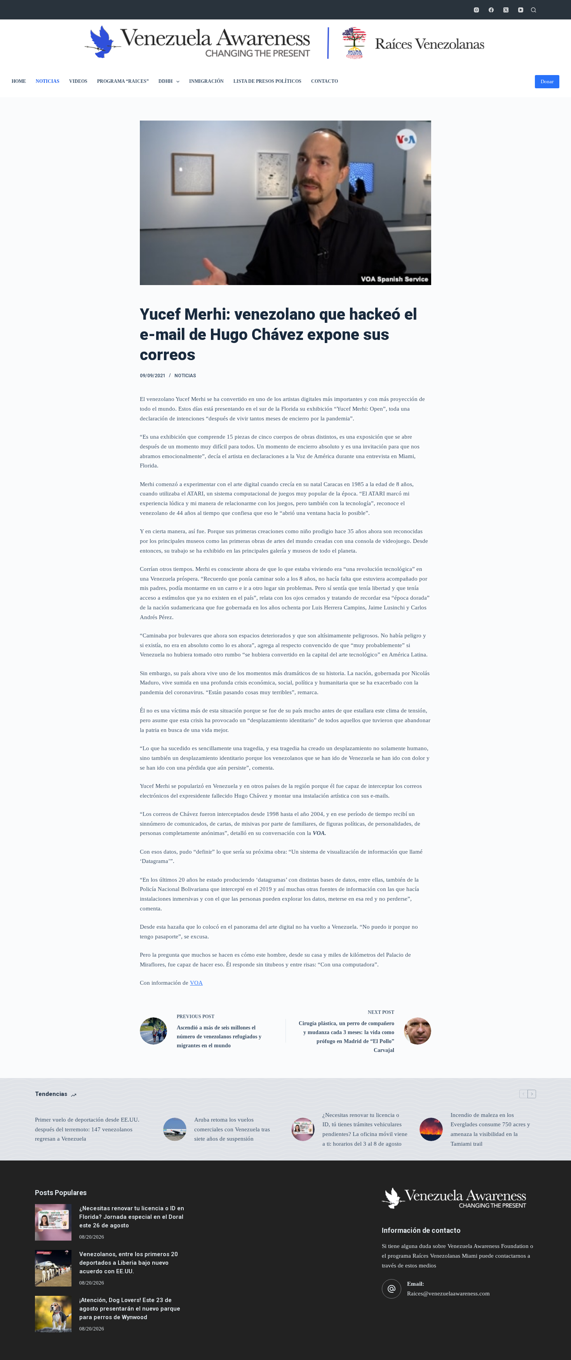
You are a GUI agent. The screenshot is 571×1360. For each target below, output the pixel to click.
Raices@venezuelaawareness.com (448, 1293)
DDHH (165, 81)
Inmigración (206, 81)
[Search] (533, 9)
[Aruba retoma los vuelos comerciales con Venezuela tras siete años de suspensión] (174, 1129)
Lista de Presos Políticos (267, 81)
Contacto (324, 81)
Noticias (47, 81)
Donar (547, 81)
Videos (78, 81)
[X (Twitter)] (505, 9)
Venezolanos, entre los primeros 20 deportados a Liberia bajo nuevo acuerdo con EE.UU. (128, 1263)
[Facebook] (491, 9)
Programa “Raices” (123, 81)
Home (19, 81)
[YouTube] (520, 9)
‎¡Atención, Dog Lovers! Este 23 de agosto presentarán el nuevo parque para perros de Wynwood (129, 1309)
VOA (196, 983)
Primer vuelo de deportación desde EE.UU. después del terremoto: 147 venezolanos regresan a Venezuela (87, 1129)
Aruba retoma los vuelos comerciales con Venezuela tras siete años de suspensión (232, 1129)
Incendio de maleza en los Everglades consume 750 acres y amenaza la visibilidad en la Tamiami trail (490, 1129)
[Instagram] (476, 9)
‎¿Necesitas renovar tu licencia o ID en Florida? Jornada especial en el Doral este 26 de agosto (131, 1217)
